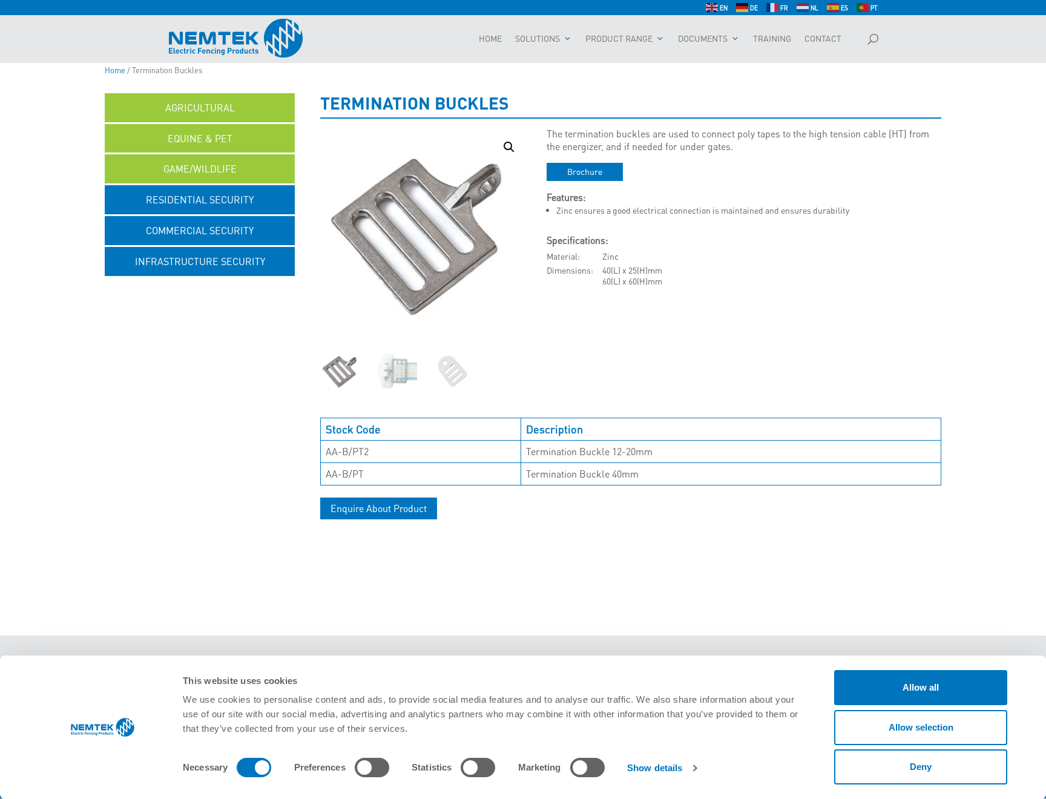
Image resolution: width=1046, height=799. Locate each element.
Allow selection (921, 727)
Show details (654, 768)
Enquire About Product (379, 508)
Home (490, 39)
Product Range (619, 39)
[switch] (372, 767)
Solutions (537, 39)
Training (772, 39)
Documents (703, 39)
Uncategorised (200, 292)
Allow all (921, 687)
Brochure (584, 171)
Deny (921, 766)
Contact (822, 39)
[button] (509, 147)
